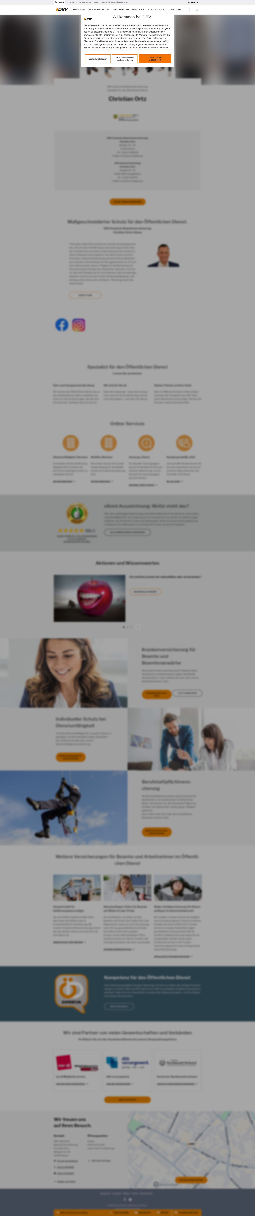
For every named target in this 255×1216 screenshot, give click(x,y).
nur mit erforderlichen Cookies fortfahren (125, 59)
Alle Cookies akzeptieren (155, 58)
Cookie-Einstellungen (98, 59)
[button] (197, 10)
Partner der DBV (156, 10)
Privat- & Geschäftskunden (115, 2)
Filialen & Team (77, 10)
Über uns (59, 2)
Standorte (71, 2)
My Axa (194, 2)
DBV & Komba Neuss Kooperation (128, 10)
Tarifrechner (175, 10)
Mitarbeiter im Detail (99, 10)
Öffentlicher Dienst (89, 2)
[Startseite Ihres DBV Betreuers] (62, 11)
